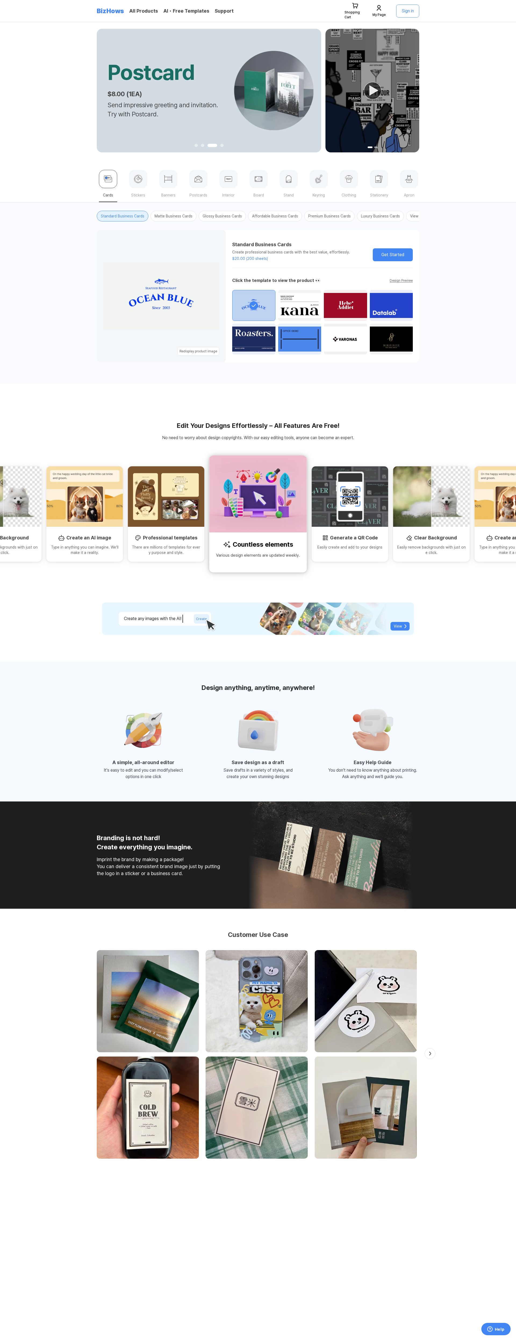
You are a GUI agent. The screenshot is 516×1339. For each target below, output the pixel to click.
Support (224, 11)
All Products (143, 11)
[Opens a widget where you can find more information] (496, 1329)
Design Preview (401, 280)
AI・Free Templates (186, 11)
